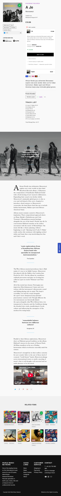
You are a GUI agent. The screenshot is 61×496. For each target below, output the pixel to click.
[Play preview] (19, 5)
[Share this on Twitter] (15, 389)
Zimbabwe (13, 27)
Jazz (12, 25)
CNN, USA (30, 160)
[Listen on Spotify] (16, 41)
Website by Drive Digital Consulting (49, 492)
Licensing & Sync (50, 473)
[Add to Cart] (14, 421)
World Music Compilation (50, 443)
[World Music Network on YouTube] (46, 477)
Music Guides (27, 472)
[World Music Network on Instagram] (48, 477)
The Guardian (30, 258)
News (25, 470)
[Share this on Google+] (27, 389)
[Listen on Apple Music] (8, 41)
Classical (33, 426)
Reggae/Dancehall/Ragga (36, 443)
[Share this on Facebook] (19, 389)
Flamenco (34, 445)
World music (6, 25)
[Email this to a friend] (31, 389)
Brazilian (6, 443)
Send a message (50, 470)
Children (47, 424)
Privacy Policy (38, 472)
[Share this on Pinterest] (23, 389)
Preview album (31, 97)
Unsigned (26, 474)
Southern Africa (7, 30)
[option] (40, 31)
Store (25, 468)
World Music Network (16, 492)
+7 (38, 76)
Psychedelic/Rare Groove (9, 424)
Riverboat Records (33, 3)
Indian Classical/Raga (36, 424)
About (25, 476)
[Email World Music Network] (51, 477)
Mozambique (6, 27)
